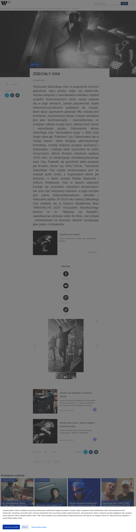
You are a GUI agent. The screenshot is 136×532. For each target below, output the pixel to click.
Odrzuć (24, 527)
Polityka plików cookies (39, 527)
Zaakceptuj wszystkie (11, 527)
